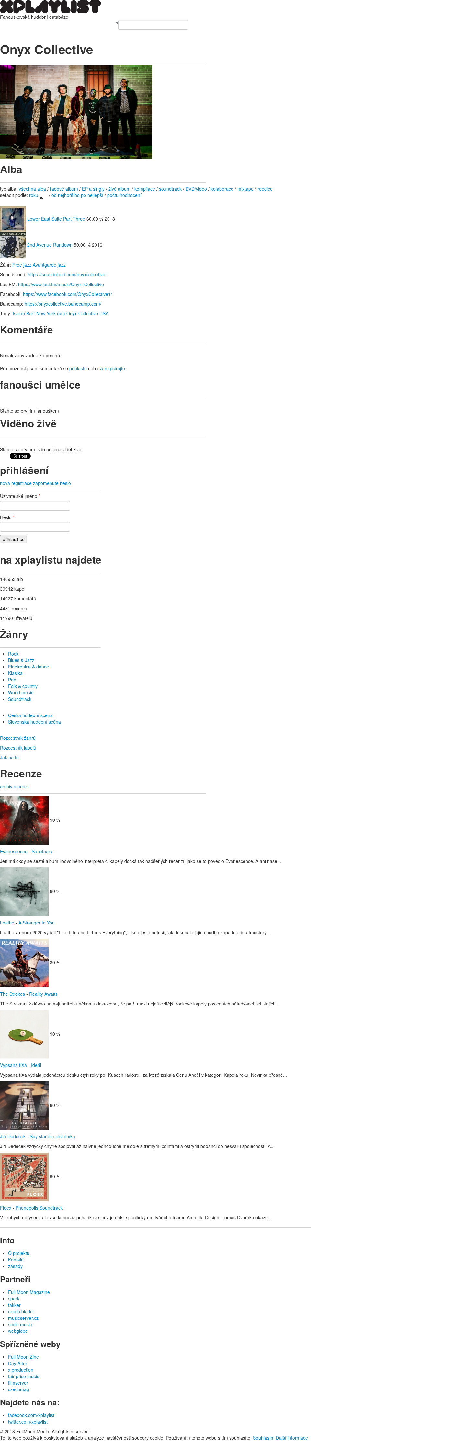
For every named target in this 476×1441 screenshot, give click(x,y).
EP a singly (93, 188)
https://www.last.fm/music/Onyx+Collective (61, 284)
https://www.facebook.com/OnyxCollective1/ (67, 294)
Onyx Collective (82, 313)
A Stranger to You (36, 922)
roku (33, 195)
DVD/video (196, 188)
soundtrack (170, 188)
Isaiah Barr (24, 313)
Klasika (15, 673)
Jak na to (9, 757)
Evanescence (14, 851)
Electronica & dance (28, 666)
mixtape (245, 188)
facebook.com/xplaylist (31, 1415)
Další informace (292, 1438)
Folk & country (23, 686)
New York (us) (50, 313)
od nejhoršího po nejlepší (77, 195)
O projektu (18, 1253)
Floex (5, 1207)
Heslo (7, 517)
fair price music (23, 1376)
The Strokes (12, 994)
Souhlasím (264, 1438)
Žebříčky (50, 23)
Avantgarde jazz (49, 264)
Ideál (36, 1065)
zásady (15, 1266)
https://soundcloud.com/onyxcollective (66, 274)
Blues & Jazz (21, 660)
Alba (18, 23)
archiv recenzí (14, 786)
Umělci (7, 23)
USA (103, 313)
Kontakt (16, 1259)
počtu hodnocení (124, 195)
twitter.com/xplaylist (28, 1421)
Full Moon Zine (23, 1357)
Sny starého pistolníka (52, 1136)
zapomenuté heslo (52, 483)
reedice (265, 188)
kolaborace (222, 188)
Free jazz (21, 264)
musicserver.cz (23, 1318)
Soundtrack (19, 699)
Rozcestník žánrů (18, 738)
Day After (17, 1363)
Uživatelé (68, 23)
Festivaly (32, 23)
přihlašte (78, 368)
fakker (14, 1305)
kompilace (145, 188)
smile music (20, 1324)
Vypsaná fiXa (13, 1065)
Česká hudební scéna (30, 715)
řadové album (64, 188)
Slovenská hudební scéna (34, 721)
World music (20, 692)
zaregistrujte (112, 368)
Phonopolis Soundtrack (39, 1207)
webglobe (18, 1331)
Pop (12, 679)
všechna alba (32, 188)
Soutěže (86, 23)
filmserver (18, 1382)
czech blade (20, 1311)
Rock (13, 653)
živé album (119, 188)
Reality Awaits (43, 994)
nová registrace (16, 483)
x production (20, 1369)
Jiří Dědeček (13, 1136)
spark (13, 1298)
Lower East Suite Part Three (56, 218)
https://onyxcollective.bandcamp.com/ (63, 303)
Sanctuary (42, 851)
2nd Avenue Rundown (50, 244)
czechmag (18, 1389)
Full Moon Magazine (29, 1292)
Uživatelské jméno (20, 496)
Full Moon (105, 23)
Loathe (7, 922)
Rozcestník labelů (18, 747)
